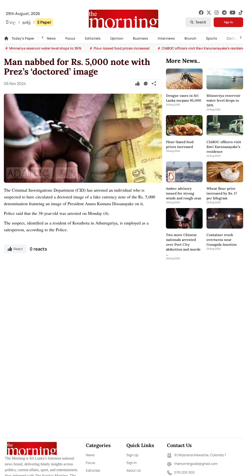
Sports (211, 38)
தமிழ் (26, 22)
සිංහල (11, 22)
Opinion (116, 38)
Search (201, 22)
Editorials (93, 38)
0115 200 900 (184, 472)
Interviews (166, 38)
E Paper (44, 22)
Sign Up (132, 455)
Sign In (228, 22)
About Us (133, 470)
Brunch (190, 38)
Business (140, 38)
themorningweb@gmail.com (196, 463)
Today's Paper (23, 38)
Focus (70, 38)
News (51, 38)
